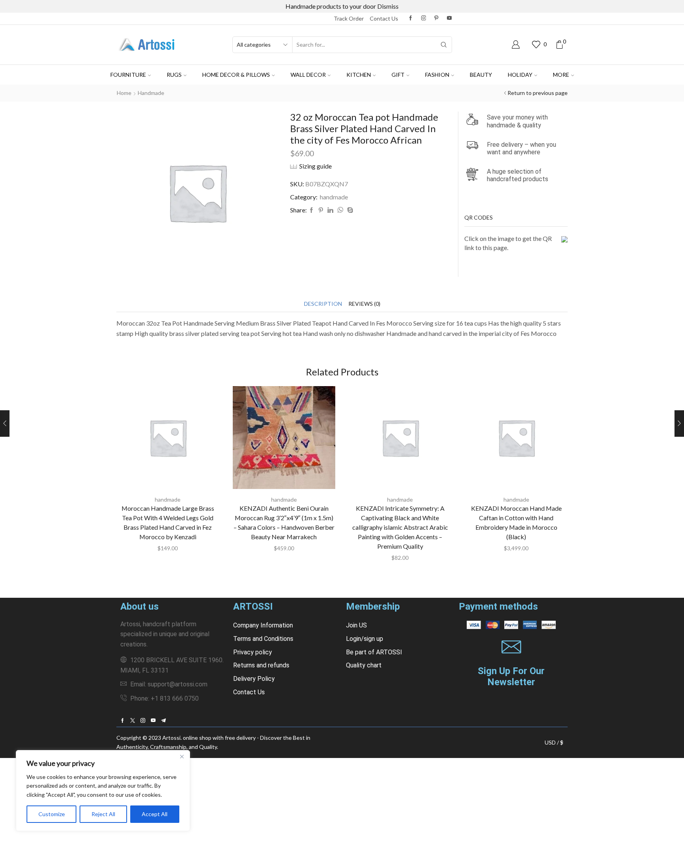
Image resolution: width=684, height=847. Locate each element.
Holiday (520, 74)
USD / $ (554, 742)
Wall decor (308, 74)
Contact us (384, 18)
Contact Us (249, 692)
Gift (398, 74)
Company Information (263, 625)
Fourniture (128, 74)
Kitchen (358, 74)
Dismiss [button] (388, 6)
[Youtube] (449, 18)
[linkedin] (330, 210)
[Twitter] (132, 720)
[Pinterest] (436, 18)
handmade (151, 92)
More (561, 74)
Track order (349, 18)
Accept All (154, 814)
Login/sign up (364, 638)
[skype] (349, 210)
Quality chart (364, 665)
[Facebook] (410, 18)
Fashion (437, 74)
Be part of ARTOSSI (374, 652)
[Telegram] (163, 720)
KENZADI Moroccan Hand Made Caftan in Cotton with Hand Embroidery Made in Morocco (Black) (516, 522)
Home (124, 92)
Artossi (171, 737)
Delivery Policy (254, 678)
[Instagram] (423, 18)
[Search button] (444, 45)
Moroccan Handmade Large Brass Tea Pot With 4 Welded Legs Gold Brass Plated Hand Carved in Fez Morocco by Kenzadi (168, 522)
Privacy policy (252, 652)
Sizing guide (315, 166)
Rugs (174, 74)
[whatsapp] (340, 210)
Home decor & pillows (236, 74)
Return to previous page (537, 92)
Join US (356, 625)
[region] (103, 790)
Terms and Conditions (263, 638)
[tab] (323, 303)
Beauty (481, 74)
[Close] (181, 757)
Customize (51, 814)
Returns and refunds (261, 665)
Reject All (103, 814)
